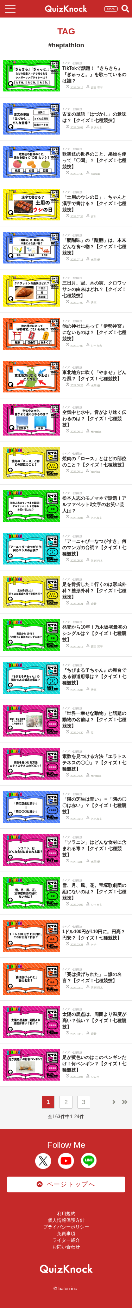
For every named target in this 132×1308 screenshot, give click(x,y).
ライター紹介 (66, 1240)
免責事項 (66, 1233)
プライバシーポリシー (66, 1227)
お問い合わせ (66, 1246)
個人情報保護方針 (66, 1220)
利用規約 (66, 1213)
